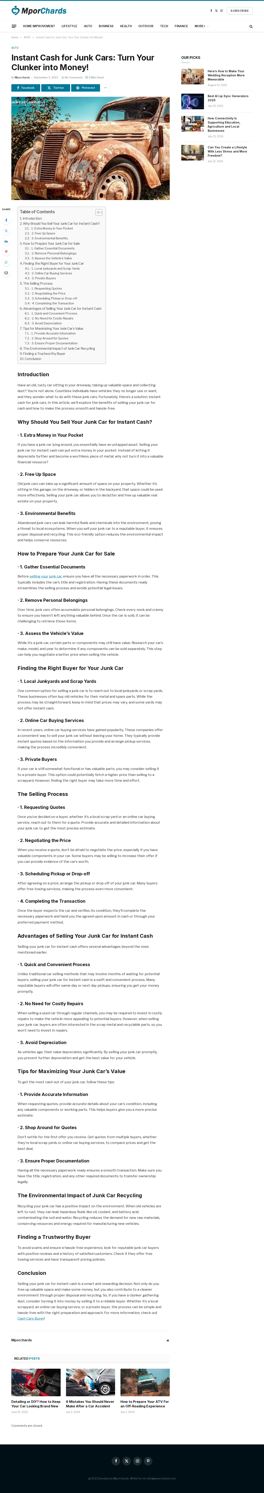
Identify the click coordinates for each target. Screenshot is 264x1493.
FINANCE (181, 26)
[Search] (251, 26)
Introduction (32, 218)
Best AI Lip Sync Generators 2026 (228, 98)
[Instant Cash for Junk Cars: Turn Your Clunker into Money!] (90, 148)
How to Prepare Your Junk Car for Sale (51, 244)
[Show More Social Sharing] (105, 88)
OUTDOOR (145, 26)
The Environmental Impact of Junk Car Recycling (59, 349)
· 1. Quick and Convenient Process (53, 313)
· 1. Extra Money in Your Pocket (51, 228)
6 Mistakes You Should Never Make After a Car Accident (90, 1404)
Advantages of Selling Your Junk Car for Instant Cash (62, 309)
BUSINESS (106, 26)
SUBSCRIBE (240, 10)
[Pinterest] (6, 252)
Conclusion (33, 359)
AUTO (88, 26)
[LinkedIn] (6, 241)
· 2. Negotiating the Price (48, 293)
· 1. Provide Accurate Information (53, 333)
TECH (164, 26)
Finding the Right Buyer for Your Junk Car (53, 264)
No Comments (74, 77)
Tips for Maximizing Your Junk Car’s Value (53, 329)
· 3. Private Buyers (43, 278)
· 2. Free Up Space (42, 233)
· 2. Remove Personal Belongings (53, 253)
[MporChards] (39, 10)
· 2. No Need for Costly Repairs (52, 318)
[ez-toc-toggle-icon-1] (96, 212)
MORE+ (200, 26)
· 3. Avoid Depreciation (46, 323)
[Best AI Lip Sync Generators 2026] (192, 101)
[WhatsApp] (6, 262)
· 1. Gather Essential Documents (52, 248)
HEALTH (126, 26)
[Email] (6, 273)
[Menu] (14, 26)
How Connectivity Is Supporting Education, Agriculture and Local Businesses (224, 124)
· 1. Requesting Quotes (46, 288)
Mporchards (22, 77)
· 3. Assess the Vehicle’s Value (51, 258)
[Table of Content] (99, 212)
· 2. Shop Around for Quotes (49, 338)
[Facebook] (6, 220)
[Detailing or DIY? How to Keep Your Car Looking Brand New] (36, 1382)
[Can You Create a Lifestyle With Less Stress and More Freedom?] (192, 153)
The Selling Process (38, 283)
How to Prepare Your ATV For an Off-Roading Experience (144, 1404)
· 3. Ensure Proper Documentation (54, 343)
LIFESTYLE (69, 26)
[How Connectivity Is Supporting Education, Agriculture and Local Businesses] (192, 124)
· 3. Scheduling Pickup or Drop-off (54, 298)
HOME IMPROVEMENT (39, 26)
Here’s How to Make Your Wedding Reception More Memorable (226, 75)
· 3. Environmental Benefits (49, 238)
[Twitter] (6, 231)
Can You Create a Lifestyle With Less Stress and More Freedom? (227, 151)
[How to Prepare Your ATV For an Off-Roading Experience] (145, 1382)
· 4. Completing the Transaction (52, 303)
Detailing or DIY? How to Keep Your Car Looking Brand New (35, 1404)
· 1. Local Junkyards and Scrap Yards (55, 268)
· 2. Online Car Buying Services (51, 273)
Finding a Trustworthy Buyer (44, 354)
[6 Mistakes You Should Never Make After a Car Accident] (90, 1382)
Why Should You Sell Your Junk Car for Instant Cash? (61, 224)
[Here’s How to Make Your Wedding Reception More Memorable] (192, 76)
